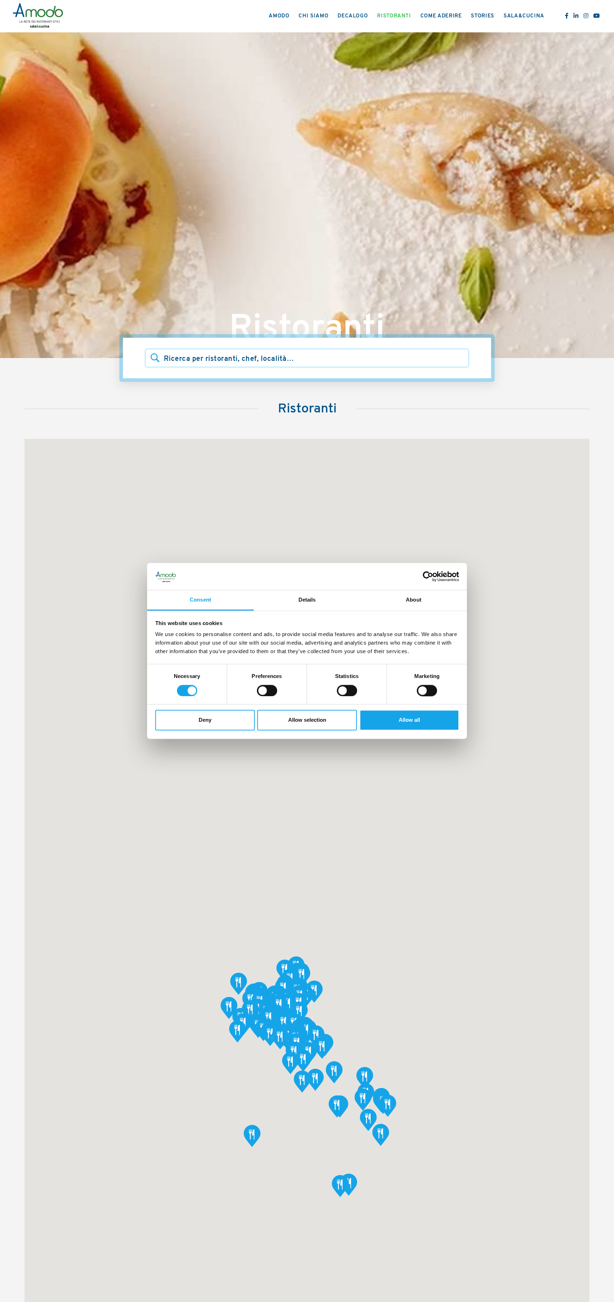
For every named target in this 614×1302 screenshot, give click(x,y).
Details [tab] (307, 600)
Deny (205, 720)
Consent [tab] (200, 600)
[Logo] (37, 16)
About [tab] (413, 600)
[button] (287, 1005)
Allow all (409, 720)
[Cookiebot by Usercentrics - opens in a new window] (428, 576)
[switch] (267, 691)
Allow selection (307, 720)
